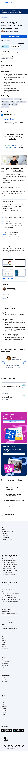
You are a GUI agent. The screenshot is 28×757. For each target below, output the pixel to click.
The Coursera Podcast (7, 685)
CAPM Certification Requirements (9, 613)
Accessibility (5, 706)
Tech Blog (4, 687)
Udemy (3, 667)
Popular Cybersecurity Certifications (10, 626)
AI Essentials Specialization (8, 584)
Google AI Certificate (6, 557)
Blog (3, 683)
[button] (9, 300)
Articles (4, 710)
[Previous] (3, 363)
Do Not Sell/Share (6, 718)
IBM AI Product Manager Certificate (9, 570)
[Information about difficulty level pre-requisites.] (13, 58)
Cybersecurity (5, 533)
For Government (5, 658)
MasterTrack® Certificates (8, 652)
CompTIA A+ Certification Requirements (10, 615)
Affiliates (4, 714)
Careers (4, 644)
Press (3, 697)
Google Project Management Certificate (10, 564)
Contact (4, 708)
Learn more (21, 43)
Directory (4, 712)
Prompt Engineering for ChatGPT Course (11, 599)
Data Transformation (21, 101)
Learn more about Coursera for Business (14, 142)
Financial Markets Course (7, 595)
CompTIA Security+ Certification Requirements (12, 617)
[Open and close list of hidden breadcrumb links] (6, 7)
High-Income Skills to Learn (8, 621)
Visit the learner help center (12, 517)
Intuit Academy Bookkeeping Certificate (10, 574)
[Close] (24, 11)
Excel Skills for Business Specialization (10, 593)
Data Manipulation (6, 104)
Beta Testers (5, 681)
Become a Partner (6, 661)
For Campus (4, 659)
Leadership (4, 642)
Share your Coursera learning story (9, 628)
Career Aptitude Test (6, 611)
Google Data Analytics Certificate (9, 560)
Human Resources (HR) (7, 539)
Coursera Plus (5, 648)
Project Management (6, 543)
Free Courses (5, 665)
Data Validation (5, 101)
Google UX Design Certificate (8, 566)
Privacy (3, 702)
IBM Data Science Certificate (8, 572)
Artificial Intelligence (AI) (7, 531)
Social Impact (5, 663)
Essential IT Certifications (7, 619)
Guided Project (5, 51)
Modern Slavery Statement (8, 716)
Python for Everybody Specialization (10, 601)
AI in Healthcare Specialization (8, 590)
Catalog (4, 646)
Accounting (4, 529)
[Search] (25, 2)
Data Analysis (5, 99)
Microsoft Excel (5, 541)
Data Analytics (5, 535)
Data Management (13, 7)
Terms (3, 700)
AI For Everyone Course (7, 588)
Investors (4, 699)
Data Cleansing (5, 107)
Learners (4, 677)
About (3, 638)
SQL (11, 99)
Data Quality (14, 104)
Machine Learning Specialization (9, 597)
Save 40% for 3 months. (16, 12)
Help (3, 704)
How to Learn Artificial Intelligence (9, 623)
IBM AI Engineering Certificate (8, 568)
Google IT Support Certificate (8, 562)
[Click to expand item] (7, 263)
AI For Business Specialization (8, 586)
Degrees (4, 654)
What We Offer (5, 640)
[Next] (25, 363)
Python (3, 545)
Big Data (12, 101)
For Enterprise (5, 656)
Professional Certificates (7, 650)
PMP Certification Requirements (9, 625)
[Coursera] (9, 2)
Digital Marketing (5, 537)
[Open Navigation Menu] (3, 2)
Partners (4, 679)
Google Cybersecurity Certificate (9, 558)
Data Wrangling (17, 99)
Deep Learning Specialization (8, 592)
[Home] (2, 7)
